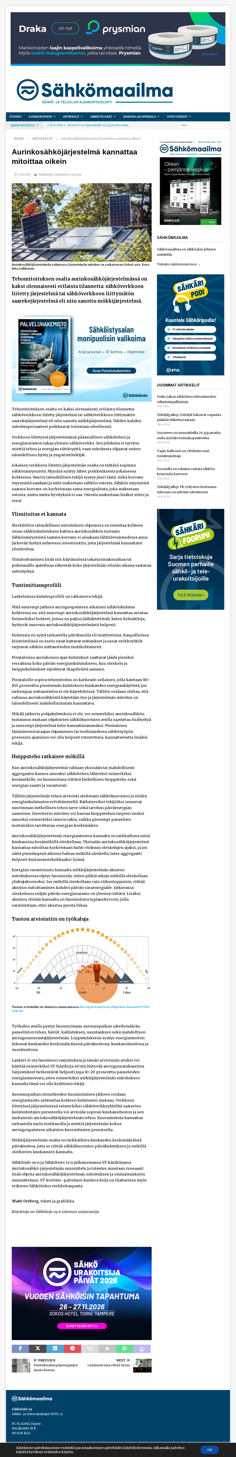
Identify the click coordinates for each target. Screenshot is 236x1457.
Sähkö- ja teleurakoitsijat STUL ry (37, 1414)
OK (209, 1450)
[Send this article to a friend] (89, 1349)
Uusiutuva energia (68, 175)
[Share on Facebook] (20, 1349)
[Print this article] (107, 1349)
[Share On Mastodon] (142, 1349)
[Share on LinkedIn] (55, 1349)
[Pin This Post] (72, 1349)
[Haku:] (201, 125)
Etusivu (15, 116)
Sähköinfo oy (22, 1409)
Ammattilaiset (101, 116)
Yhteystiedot (177, 116)
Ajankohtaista (40, 116)
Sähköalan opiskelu (139, 116)
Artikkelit (71, 116)
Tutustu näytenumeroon (177, 264)
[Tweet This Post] (37, 1349)
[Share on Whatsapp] (124, 1349)
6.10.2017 (24, 175)
